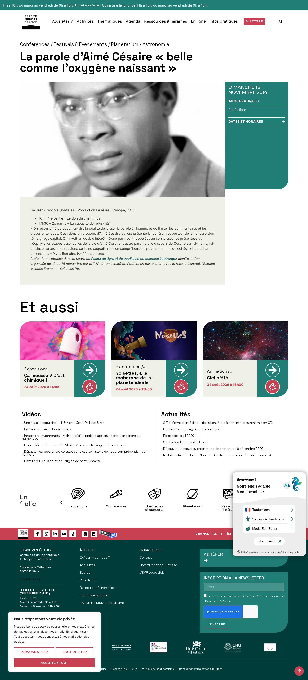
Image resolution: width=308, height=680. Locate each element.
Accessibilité (119, 668)
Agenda (133, 21)
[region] (54, 642)
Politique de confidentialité (157, 668)
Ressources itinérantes (165, 21)
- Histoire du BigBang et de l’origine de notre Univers (61, 461)
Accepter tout (54, 663)
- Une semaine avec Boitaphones (46, 429)
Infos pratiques (224, 21)
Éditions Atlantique (94, 595)
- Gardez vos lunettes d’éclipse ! (184, 442)
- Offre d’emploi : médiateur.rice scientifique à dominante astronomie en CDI (217, 423)
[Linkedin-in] (55, 533)
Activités (85, 21)
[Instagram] (46, 533)
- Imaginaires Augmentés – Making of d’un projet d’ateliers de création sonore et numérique (81, 437)
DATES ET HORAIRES (245, 121)
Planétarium (88, 580)
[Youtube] (64, 533)
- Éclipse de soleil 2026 (177, 436)
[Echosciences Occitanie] (94, 534)
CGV (134, 668)
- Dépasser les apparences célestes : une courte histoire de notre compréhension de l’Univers (83, 453)
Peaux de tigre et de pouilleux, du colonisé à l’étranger (134, 258)
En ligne (198, 21)
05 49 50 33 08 (30, 579)
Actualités (87, 565)
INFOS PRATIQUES (243, 101)
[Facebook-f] (37, 533)
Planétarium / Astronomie (140, 44)
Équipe (85, 573)
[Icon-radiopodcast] (72, 533)
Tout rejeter (74, 652)
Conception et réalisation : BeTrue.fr (200, 668)
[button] (280, 21)
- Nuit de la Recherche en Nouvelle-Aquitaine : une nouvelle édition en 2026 (216, 455)
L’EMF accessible (152, 573)
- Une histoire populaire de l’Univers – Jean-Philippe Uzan (63, 423)
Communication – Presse (158, 565)
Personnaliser (34, 652)
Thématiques (109, 21)
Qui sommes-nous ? (95, 557)
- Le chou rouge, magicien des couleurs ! (190, 429)
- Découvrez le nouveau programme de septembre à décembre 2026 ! (212, 449)
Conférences (34, 44)
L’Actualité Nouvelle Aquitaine (102, 603)
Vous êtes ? (62, 21)
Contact (146, 557)
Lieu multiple (206, 533)
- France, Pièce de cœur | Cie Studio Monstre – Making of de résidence (73, 445)
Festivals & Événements (80, 44)
